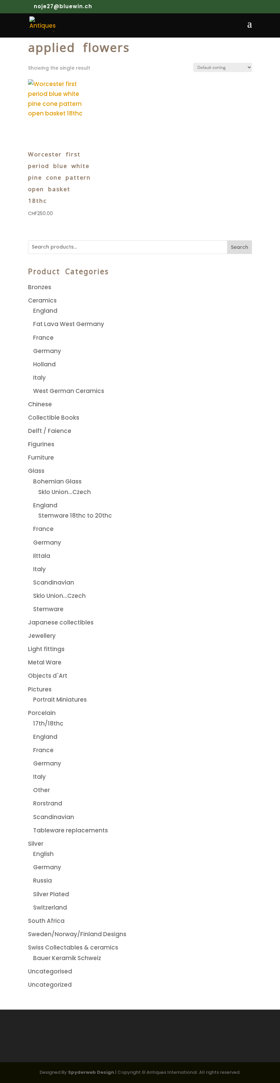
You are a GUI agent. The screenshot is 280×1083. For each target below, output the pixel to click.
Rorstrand (47, 803)
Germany (47, 351)
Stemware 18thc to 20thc (75, 515)
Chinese (40, 404)
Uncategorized (50, 985)
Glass (36, 471)
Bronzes (39, 287)
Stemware (48, 609)
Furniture (41, 457)
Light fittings (46, 649)
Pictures (40, 689)
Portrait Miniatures (60, 699)
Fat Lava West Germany (68, 324)
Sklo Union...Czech (64, 492)
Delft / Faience (49, 431)
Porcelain (42, 713)
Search (239, 247)
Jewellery (42, 636)
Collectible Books (53, 417)
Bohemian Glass (57, 481)
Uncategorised (50, 971)
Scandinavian (53, 582)
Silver (35, 844)
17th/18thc (48, 723)
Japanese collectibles (61, 622)
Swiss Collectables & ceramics (73, 947)
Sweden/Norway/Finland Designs (77, 934)
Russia (42, 880)
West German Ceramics (68, 391)
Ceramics (42, 300)
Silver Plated (51, 894)
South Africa (46, 921)
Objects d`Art (47, 676)
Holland (44, 364)
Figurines (41, 444)
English (43, 854)
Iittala (41, 556)
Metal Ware (44, 662)
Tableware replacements (70, 830)
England (45, 311)
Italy (39, 378)
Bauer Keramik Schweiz (67, 958)
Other (41, 790)
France (43, 338)
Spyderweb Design (91, 1072)
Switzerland (50, 907)
